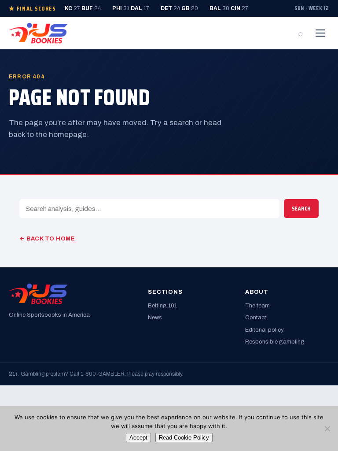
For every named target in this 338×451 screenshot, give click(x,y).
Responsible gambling (275, 342)
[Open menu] (320, 33)
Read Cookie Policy (184, 437)
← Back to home (47, 239)
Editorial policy (264, 330)
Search (301, 208)
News (155, 317)
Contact (255, 317)
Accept (138, 437)
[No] (327, 428)
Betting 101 (162, 306)
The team (257, 306)
